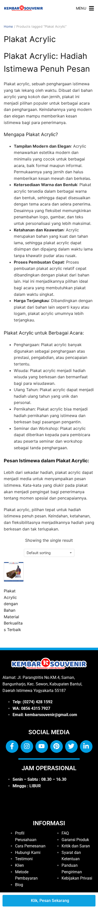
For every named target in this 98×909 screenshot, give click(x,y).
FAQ (65, 833)
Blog (19, 884)
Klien (19, 865)
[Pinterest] (56, 746)
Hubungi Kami (27, 852)
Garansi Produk (75, 839)
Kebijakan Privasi (77, 878)
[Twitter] (71, 746)
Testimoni (24, 858)
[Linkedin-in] (86, 746)
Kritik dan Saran (76, 846)
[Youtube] (41, 746)
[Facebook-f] (12, 746)
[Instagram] (27, 746)
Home (8, 26)
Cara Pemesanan (30, 846)
